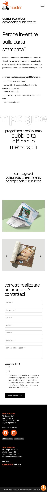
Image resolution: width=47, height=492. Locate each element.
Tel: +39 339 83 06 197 (10, 454)
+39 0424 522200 (12, 420)
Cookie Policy (19, 438)
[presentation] (6, 256)
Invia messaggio (15, 395)
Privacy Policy (7, 438)
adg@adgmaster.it (9, 423)
